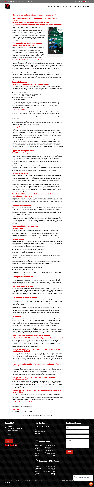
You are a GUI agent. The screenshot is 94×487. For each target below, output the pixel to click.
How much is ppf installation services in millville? (40, 415)
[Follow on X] (11, 445)
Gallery (74, 6)
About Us (49, 6)
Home (44, 6)
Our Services (56, 6)
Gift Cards (64, 6)
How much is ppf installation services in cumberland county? (30, 414)
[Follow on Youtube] (16, 445)
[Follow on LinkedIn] (13, 445)
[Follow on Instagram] (8, 445)
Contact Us (79, 6)
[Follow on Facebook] (6, 445)
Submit (69, 452)
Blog (70, 6)
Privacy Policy (65, 480)
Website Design (37, 480)
